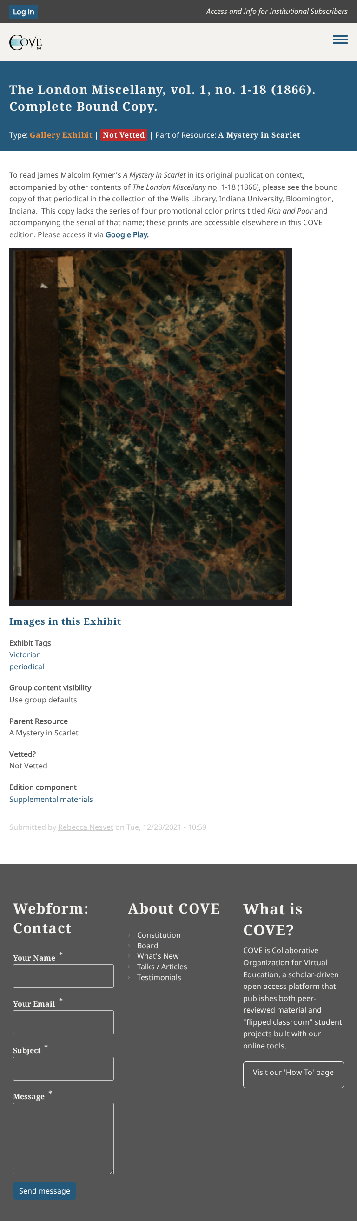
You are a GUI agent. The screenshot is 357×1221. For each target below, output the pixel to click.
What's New (158, 956)
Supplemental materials (51, 799)
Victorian (25, 654)
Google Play (126, 234)
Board (148, 946)
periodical (26, 666)
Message (29, 1097)
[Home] (171, 42)
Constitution (159, 935)
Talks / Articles (162, 966)
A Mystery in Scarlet (259, 135)
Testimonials (159, 977)
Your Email (34, 1004)
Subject (26, 1050)
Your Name (34, 958)
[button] (293, 1074)
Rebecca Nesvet (85, 827)
